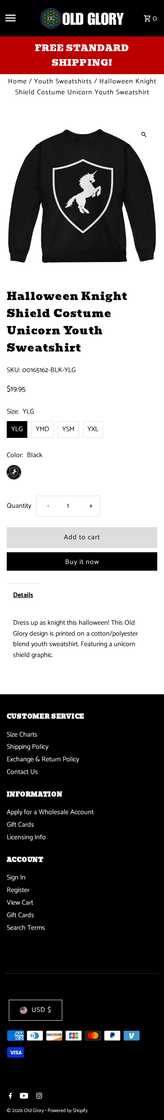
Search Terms (26, 928)
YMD (42, 429)
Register (18, 890)
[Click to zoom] (143, 134)
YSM (68, 429)
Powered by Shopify (67, 1111)
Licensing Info (26, 837)
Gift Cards (20, 824)
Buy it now (82, 562)
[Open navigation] (19, 18)
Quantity (19, 506)
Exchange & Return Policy (43, 759)
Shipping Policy (27, 747)
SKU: (13, 370)
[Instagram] (38, 1097)
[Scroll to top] (146, 1098)
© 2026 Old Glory (26, 1111)
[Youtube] (23, 1097)
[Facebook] (9, 1097)
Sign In (16, 877)
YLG (17, 429)
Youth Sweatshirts (63, 81)
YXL (92, 429)
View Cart (20, 902)
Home (17, 81)
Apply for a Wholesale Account (50, 812)
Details (23, 595)
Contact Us (22, 772)
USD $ (41, 1010)
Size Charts (22, 734)
